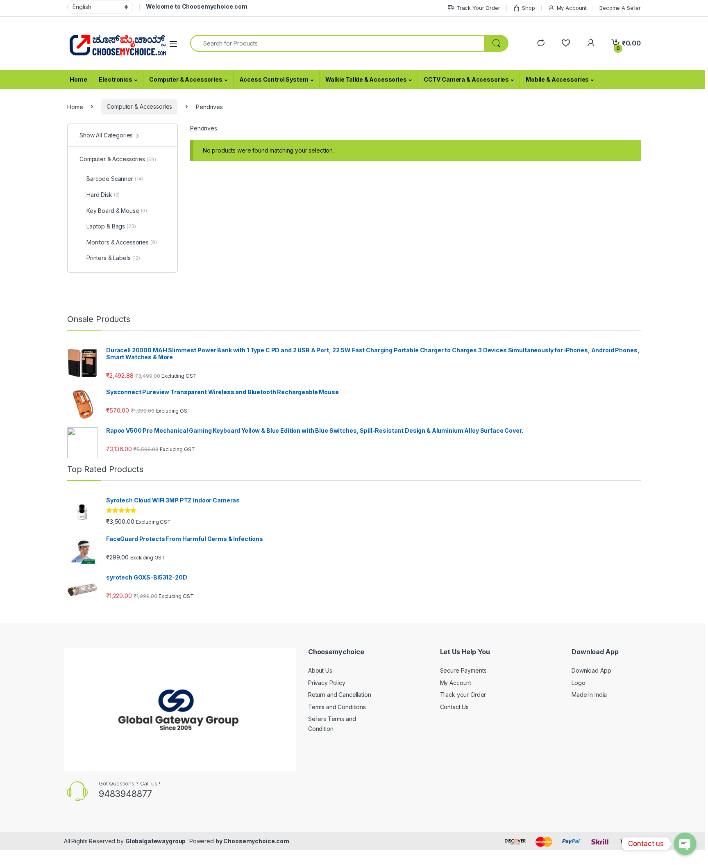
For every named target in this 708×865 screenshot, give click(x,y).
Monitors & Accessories (121, 242)
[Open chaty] (685, 844)
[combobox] (337, 43)
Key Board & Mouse (116, 210)
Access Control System (274, 79)
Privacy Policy (326, 682)
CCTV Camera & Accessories (466, 79)
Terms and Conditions (337, 706)
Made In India (589, 694)
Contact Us (454, 706)
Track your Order (463, 694)
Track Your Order (478, 8)
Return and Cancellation (339, 694)
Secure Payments (463, 670)
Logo (578, 682)
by (220, 841)
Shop (528, 8)
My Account (572, 8)
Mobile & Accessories (557, 79)
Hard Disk (103, 194)
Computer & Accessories (185, 79)
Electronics (115, 79)
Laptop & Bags (111, 226)
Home (78, 79)
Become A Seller (620, 8)
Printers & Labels (113, 257)
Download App (591, 670)
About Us (320, 670)
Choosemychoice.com (256, 841)
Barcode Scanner (114, 178)
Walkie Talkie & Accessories (366, 79)
